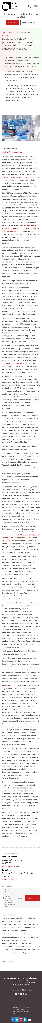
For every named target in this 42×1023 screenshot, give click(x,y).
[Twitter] (17, 1019)
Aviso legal (21, 1009)
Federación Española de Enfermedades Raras (21, 177)
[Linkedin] (25, 1019)
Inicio (3, 32)
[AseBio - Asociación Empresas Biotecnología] (10, 6)
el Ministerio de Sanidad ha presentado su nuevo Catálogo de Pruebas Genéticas (20, 228)
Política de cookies (21, 1014)
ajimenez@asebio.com (11, 866)
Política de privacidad (21, 1011)
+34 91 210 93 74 (29, 982)
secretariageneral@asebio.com (21, 990)
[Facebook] (13, 1019)
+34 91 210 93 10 (16, 982)
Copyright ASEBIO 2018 (21, 1007)
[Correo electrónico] (29, 1019)
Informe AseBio (28, 22)
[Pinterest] (21, 1019)
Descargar (31, 898)
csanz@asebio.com (9, 879)
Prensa (10, 32)
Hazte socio (12, 22)
